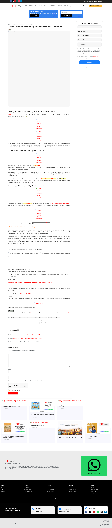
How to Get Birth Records (92, 436)
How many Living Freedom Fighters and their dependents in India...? (27, 338)
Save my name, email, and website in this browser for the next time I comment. (26, 380)
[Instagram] (102, 512)
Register (100, 1)
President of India (43, 317)
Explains (46, 5)
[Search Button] (84, 6)
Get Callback (67, 15)
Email (10, 375)
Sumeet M (14, 29)
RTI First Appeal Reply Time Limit (37, 425)
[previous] (54, 446)
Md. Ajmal (37, 165)
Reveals (66, 5)
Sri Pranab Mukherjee (14, 115)
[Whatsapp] (98, 512)
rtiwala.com (32, 312)
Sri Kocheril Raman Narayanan (41, 222)
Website (41, 375)
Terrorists (50, 317)
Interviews (53, 5)
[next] (58, 446)
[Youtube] (94, 512)
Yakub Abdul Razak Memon (48, 178)
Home (26, 5)
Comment (10, 353)
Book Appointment (95, 5)
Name (10, 369)
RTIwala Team (33, 310)
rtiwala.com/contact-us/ (64, 312)
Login (96, 1)
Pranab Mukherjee (34, 317)
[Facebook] (86, 512)
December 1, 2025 (22, 29)
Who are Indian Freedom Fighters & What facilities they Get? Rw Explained (29, 334)
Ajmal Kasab (14, 317)
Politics (60, 5)
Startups (31, 5)
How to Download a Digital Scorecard (94, 400)
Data (40, 5)
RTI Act (44, 230)
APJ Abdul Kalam (27, 203)
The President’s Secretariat (24, 293)
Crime (36, 5)
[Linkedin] (105, 512)
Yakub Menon (56, 317)
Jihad (28, 317)
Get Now (89, 62)
